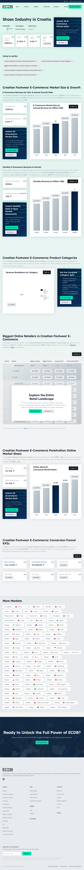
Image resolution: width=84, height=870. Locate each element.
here (25, 428)
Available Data (34, 794)
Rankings (5, 801)
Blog (31, 810)
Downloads (6, 827)
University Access (76, 1)
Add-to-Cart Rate (9, 562)
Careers (59, 797)
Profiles (5, 791)
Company (56, 6)
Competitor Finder (8, 797)
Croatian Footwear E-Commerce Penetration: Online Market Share (22, 70)
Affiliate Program (61, 801)
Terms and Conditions (75, 866)
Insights (36, 6)
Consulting (46, 6)
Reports (32, 813)
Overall (76, 354)
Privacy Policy (63, 866)
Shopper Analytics (8, 817)
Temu (12, 347)
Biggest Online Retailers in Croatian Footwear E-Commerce (20, 65)
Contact (59, 804)
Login (66, 1)
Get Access (61, 42)
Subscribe (27, 853)
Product (26, 6)
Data (17, 6)
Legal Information (53, 866)
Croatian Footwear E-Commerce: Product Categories (56, 61)
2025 (46, 272)
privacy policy (15, 859)
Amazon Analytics (7, 814)
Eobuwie (73, 345)
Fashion (33, 365)
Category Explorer (7, 807)
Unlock (48, 43)
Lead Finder (6, 811)
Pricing (66, 6)
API (3, 824)
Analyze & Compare (8, 794)
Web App (5, 821)
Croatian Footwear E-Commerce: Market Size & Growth (19, 61)
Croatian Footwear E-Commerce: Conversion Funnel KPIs (20, 75)
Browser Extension (8, 831)
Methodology (33, 791)
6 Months (71, 181)
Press (58, 807)
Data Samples (33, 797)
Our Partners (60, 794)
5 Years (72, 106)
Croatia (45, 365)
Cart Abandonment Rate (39, 562)
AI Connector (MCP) (8, 834)
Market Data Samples (36, 801)
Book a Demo (76, 6)
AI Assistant (6, 804)
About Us (59, 791)
